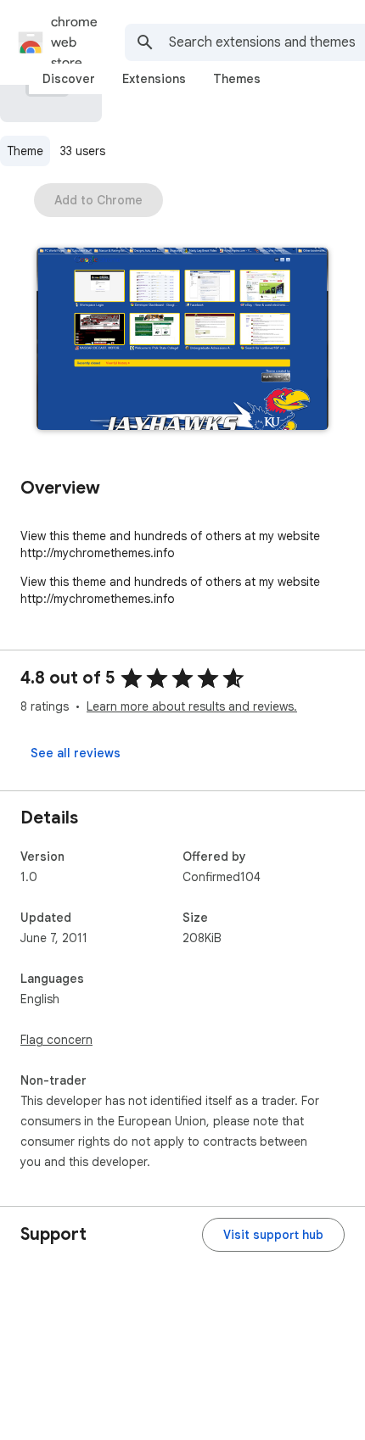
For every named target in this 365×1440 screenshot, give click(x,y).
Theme (25, 151)
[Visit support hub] (273, 1234)
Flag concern (56, 1039)
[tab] (69, 79)
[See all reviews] (75, 753)
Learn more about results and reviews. (192, 706)
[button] (182, 340)
